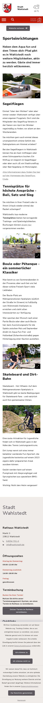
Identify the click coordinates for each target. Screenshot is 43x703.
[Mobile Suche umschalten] (12, 19)
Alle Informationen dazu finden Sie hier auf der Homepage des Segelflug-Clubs (21, 175)
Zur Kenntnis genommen (21, 693)
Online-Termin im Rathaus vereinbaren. (21, 610)
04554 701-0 (12, 541)
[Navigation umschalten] (4, 20)
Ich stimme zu (21, 652)
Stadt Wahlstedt (22, 8)
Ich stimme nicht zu (21, 661)
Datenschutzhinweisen (23, 646)
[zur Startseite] (7, 8)
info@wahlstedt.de (15, 544)
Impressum (22, 700)
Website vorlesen (17, 28)
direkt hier (27, 225)
